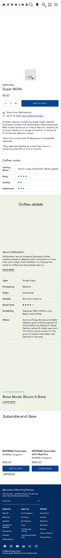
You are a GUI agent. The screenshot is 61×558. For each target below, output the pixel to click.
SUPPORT (43, 509)
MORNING (12, 454)
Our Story (25, 517)
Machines (6, 517)
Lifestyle (6, 535)
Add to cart (40, 103)
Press (23, 525)
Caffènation (8, 85)
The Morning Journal (26, 530)
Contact (43, 517)
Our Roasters (26, 521)
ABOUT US (25, 509)
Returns (43, 529)
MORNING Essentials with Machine (44, 453)
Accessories (7, 531)
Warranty (43, 525)
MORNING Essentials (14, 451)
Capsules (6, 521)
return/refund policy (32, 115)
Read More (8, 270)
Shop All (6, 513)
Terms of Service (46, 533)
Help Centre (44, 513)
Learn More (9, 402)
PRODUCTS (6, 509)
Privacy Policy (45, 537)
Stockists (43, 521)
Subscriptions (8, 539)
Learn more (45, 468)
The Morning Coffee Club (28, 536)
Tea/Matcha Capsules (7, 526)
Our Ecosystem (27, 513)
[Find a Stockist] (37, 5)
